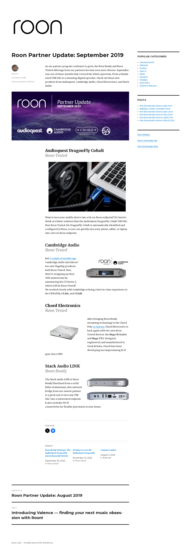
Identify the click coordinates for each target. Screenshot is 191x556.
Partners (30, 81)
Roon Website (143, 135)
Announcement (19, 81)
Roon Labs (16, 543)
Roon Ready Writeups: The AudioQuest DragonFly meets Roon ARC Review (57, 453)
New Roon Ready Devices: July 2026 (156, 106)
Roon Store (145, 83)
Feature (143, 68)
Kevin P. (15, 74)
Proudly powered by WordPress (38, 543)
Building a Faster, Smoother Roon (155, 109)
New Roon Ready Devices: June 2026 (156, 112)
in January (98, 326)
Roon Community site (147, 140)
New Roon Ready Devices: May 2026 (156, 114)
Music (142, 74)
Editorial (144, 65)
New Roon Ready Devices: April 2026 (157, 117)
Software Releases (148, 86)
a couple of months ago (63, 258)
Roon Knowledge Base (147, 146)
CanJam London (108, 450)
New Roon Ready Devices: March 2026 (157, 120)
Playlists (144, 80)
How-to (143, 71)
